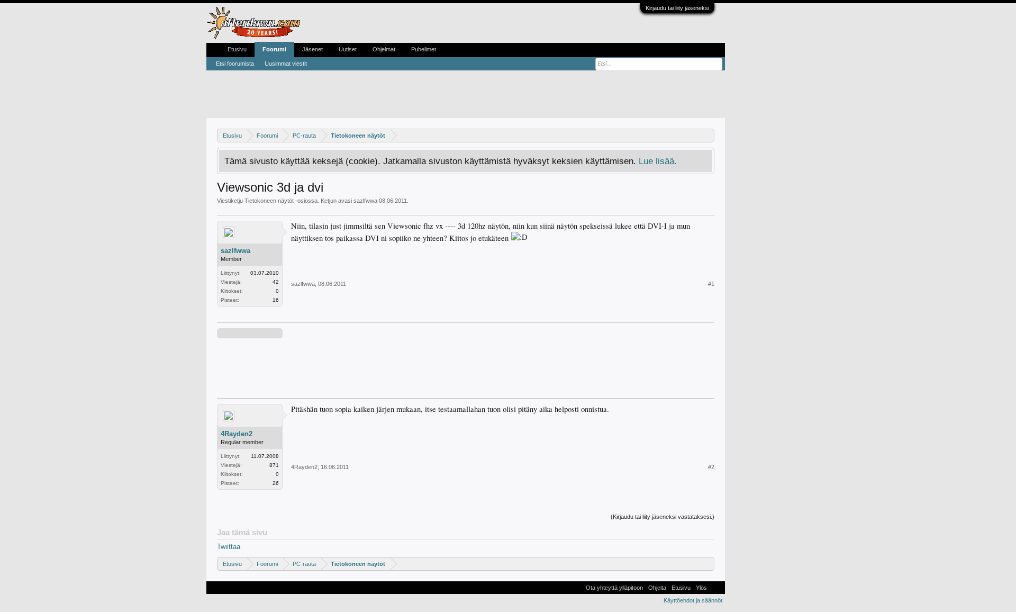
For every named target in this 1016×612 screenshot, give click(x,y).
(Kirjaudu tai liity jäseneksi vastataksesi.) (662, 517)
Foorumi (274, 49)
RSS (716, 587)
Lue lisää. (658, 161)
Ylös (701, 587)
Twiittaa (228, 547)
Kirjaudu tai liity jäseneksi (677, 8)
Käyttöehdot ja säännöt (693, 600)
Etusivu (237, 49)
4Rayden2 (236, 434)
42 (276, 282)
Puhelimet (423, 49)
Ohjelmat (384, 49)
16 (276, 300)
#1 (711, 284)
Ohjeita (657, 587)
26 (276, 483)
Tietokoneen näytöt (269, 200)
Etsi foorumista (235, 63)
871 (274, 465)
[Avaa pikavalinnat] (707, 135)
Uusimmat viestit (286, 63)
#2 (711, 467)
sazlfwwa (365, 200)
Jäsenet (312, 49)
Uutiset (348, 49)
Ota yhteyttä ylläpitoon (614, 587)
